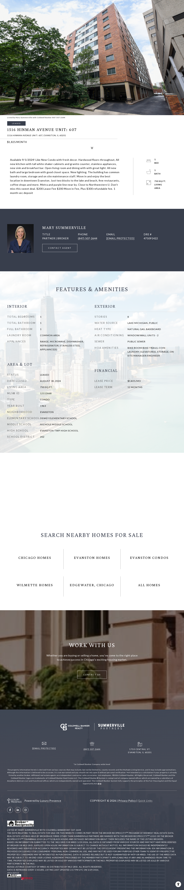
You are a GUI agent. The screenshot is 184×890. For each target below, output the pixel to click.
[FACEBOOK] (10, 810)
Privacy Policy (127, 800)
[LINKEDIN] (18, 810)
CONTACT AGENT (59, 248)
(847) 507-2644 (87, 238)
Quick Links (145, 800)
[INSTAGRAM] (25, 810)
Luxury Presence (50, 800)
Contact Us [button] (92, 674)
